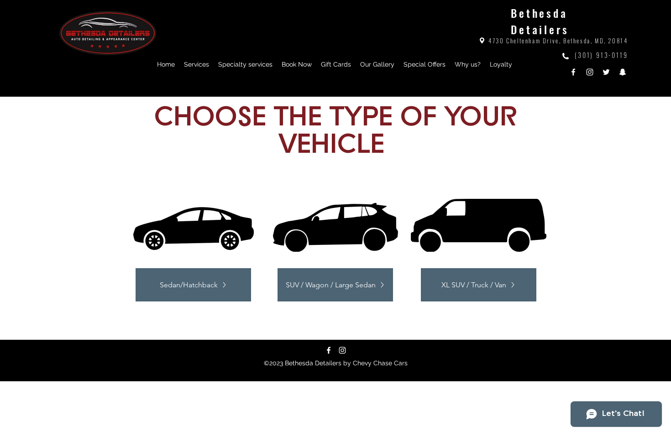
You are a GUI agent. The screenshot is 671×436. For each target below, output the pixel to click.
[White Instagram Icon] (342, 350)
